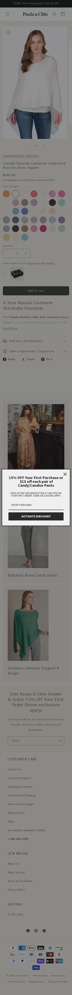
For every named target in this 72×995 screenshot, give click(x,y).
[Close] (65, 474)
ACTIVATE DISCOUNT (36, 516)
